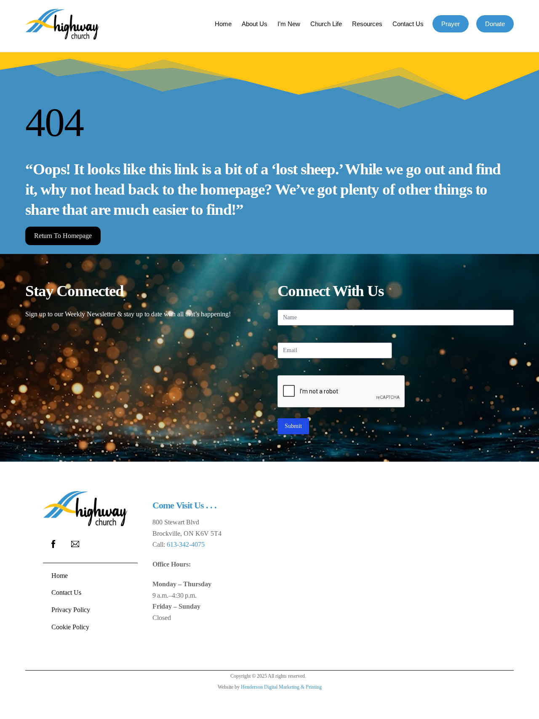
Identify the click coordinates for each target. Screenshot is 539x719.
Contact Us (408, 23)
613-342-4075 (186, 544)
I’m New (289, 23)
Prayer (450, 23)
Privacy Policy (70, 609)
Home (223, 23)
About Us (254, 23)
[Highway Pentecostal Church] (62, 35)
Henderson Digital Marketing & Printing (281, 687)
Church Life (326, 23)
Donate (495, 23)
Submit (293, 426)
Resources (367, 23)
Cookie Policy (70, 627)
